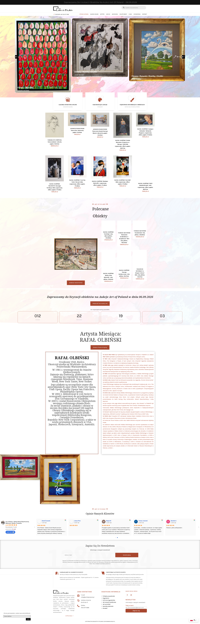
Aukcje (108, 14)
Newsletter (130, 600)
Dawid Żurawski (46, 521)
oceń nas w (9, 532)
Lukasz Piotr (77, 521)
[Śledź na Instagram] (131, 595)
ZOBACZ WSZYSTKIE (75, 282)
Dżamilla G (173, 521)
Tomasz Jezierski (143, 521)
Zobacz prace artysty (100, 347)
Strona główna (83, 14)
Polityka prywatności (109, 596)
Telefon (83, 605)
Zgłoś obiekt (123, 14)
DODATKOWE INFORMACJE (110, 592)
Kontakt (144, 14)
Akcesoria (115, 14)
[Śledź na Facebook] (127, 595)
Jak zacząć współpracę (109, 602)
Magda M (108, 521)
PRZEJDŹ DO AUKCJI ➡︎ (100, 303)
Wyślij (28, 619)
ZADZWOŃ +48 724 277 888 (62, 14)
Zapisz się (136, 610)
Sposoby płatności (108, 606)
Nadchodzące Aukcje (100, 104)
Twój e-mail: (130, 605)
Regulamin (106, 598)
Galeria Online (94, 14)
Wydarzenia (137, 14)
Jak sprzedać (106, 604)
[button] (16, 57)
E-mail (83, 595)
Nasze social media (131, 591)
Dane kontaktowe (84, 592)
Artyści (102, 14)
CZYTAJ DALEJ (68, 616)
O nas (130, 14)
